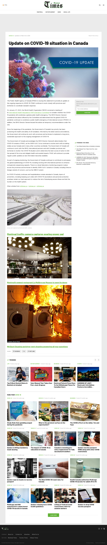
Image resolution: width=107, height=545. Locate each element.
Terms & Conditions (100, 542)
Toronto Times (23, 537)
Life (8, 363)
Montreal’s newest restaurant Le (21, 282)
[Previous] (95, 360)
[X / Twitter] (104, 528)
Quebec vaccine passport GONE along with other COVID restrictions (88, 449)
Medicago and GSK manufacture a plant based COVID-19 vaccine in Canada (17, 506)
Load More (53, 515)
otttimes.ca (40, 186)
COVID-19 (11, 35)
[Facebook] (101, 528)
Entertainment (50, 12)
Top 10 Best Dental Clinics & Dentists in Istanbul (88, 146)
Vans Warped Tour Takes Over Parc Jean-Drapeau (87, 149)
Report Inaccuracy (93, 35)
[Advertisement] (53, 23)
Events (79, 363)
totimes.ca (32, 186)
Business (56, 363)
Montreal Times (12, 537)
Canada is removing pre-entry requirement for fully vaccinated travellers (64, 449)
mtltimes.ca (23, 186)
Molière (39, 282)
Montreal (40, 12)
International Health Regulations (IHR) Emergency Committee (29, 112)
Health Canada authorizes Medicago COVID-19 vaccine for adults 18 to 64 (83, 481)
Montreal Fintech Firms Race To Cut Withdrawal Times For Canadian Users (86, 153)
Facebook (17, 351)
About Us (10, 534)
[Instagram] (99, 528)
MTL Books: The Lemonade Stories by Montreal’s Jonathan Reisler (86, 163)
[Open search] (99, 5)
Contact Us (19, 534)
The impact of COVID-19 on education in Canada (40, 449)
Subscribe (87, 112)
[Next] (98, 360)
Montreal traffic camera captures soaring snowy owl (35, 234)
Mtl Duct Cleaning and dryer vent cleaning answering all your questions (37, 346)
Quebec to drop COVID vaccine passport (86, 505)
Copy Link (32, 351)
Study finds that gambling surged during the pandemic (19, 424)
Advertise (27, 534)
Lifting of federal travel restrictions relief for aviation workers (63, 506)
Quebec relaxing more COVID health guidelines (41, 505)
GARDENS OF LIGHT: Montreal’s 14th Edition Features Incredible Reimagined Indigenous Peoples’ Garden (87, 159)
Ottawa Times (34, 537)
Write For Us (35, 534)
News (59, 12)
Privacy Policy (90, 542)
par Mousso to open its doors (54, 282)
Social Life (67, 12)
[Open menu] (103, 5)
